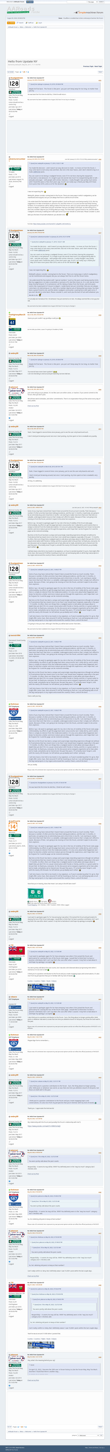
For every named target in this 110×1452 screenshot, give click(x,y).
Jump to (74, 1435)
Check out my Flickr (33, 406)
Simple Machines (20, 1447)
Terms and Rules (93, 1447)
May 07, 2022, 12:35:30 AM (35, 1285)
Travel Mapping (32, 905)
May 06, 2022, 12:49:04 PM (35, 1077)
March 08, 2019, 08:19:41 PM (35, 428)
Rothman (15, 704)
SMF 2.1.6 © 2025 (10, 1447)
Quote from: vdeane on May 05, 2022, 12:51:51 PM (45, 1081)
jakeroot (14, 387)
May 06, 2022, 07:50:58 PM (35, 1192)
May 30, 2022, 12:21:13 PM (35, 1357)
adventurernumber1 (17, 160)
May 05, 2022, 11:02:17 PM (35, 1037)
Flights (43, 981)
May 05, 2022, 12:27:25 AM (35, 947)
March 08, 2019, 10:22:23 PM (35, 462)
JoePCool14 (15, 821)
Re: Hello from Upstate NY (36, 78)
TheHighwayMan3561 (17, 315)
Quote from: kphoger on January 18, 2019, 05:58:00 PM (47, 84)
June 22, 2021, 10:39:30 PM (35, 637)
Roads (48, 981)
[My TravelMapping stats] (9, 853)
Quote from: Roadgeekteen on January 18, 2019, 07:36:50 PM (48, 783)
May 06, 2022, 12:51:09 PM (35, 1118)
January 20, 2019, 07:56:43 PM (36, 232)
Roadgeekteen (17, 78)
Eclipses (54, 981)
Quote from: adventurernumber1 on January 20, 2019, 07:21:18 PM (50, 237)
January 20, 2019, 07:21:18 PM (36, 159)
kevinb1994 (15, 635)
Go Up (9, 1427)
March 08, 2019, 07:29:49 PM (35, 355)
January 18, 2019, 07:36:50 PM (36, 80)
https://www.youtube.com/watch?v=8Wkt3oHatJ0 (44, 1126)
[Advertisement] (55, 44)
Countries (37, 981)
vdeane (14, 997)
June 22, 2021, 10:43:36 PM (35, 706)
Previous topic (88, 66)
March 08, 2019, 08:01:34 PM (35, 389)
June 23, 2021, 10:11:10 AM (35, 823)
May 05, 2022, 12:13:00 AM (35, 913)
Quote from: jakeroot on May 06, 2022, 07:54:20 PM (46, 1289)
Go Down (11, 72)
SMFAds (7, 1449)
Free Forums (15, 1449)
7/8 (12, 945)
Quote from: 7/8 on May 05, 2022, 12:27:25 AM (44, 1096)
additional (36, 172)
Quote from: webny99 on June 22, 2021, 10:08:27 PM (46, 570)
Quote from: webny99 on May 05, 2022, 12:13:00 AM (46, 951)
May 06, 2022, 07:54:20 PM (35, 1233)
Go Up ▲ (102, 1447)
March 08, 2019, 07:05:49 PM (35, 314)
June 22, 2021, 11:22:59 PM (35, 778)
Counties (30, 981)
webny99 (14, 353)
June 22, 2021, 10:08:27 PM (35, 507)
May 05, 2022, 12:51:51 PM (35, 999)
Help (86, 1447)
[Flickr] (9, 418)
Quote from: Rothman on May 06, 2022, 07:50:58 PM (46, 1237)
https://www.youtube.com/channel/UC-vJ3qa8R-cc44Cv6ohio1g (51, 224)
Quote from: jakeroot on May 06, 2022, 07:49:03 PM (46, 1196)
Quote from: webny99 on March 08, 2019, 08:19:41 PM (47, 467)
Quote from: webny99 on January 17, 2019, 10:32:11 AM (47, 163)
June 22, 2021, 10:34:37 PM (35, 565)
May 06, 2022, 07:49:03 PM (35, 1152)
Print (100, 72)
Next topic (98, 66)
